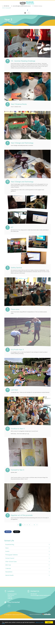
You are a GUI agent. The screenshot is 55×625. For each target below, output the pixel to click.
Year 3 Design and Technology (22, 143)
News (7, 548)
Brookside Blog (9, 544)
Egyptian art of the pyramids (22, 515)
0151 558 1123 (6, 6)
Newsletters (8, 572)
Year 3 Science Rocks (19, 104)
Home (5, 21)
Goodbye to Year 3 (17, 429)
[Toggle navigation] (25, 13)
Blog (9, 21)
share (8, 531)
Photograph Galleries (11, 555)
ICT (12, 227)
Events (7, 551)
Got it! (49, 622)
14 (34, 525)
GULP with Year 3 (17, 350)
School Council (9, 558)
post (17, 531)
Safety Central (16, 268)
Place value (15, 309)
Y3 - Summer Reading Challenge (23, 61)
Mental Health (9, 575)
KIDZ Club (8, 565)
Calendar (8, 568)
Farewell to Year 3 (17, 470)
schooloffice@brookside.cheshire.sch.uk (21, 6)
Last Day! (14, 390)
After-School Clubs (11, 561)
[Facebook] (27, 10)
